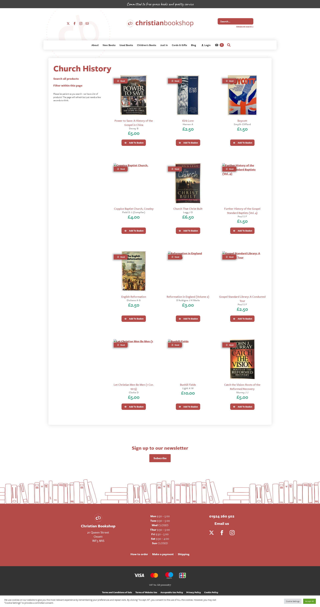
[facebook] (74, 23)
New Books (109, 45)
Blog (193, 45)
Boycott (242, 120)
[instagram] (80, 23)
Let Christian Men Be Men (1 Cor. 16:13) (134, 386)
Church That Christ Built (187, 208)
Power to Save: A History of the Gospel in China (133, 122)
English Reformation (133, 296)
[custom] (87, 23)
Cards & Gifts (179, 45)
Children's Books (146, 45)
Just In (164, 45)
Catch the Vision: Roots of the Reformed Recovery (242, 386)
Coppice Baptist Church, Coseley (134, 208)
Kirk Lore (188, 120)
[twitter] (68, 23)
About (95, 45)
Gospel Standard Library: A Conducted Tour (242, 298)
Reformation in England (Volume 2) (188, 296)
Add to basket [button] (136, 142)
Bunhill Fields (188, 384)
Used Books (126, 45)
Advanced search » (244, 26)
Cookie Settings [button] (293, 601)
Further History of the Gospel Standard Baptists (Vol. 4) (242, 210)
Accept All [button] (309, 601)
